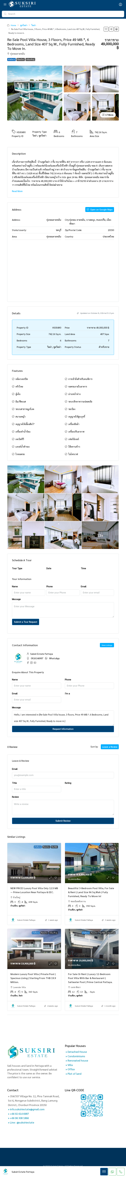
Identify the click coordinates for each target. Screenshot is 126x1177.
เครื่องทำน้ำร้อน (23, 431)
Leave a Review (109, 746)
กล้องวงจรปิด (22, 378)
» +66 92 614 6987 (18, 1113)
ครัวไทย (19, 386)
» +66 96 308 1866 (18, 1118)
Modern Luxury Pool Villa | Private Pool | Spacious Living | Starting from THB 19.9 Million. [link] (33, 978)
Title (14, 782)
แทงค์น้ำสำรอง (23, 446)
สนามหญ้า (21, 416)
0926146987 (37, 658)
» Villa (69, 1065)
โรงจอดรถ (20, 454)
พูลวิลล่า (23, 25)
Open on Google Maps (101, 209)
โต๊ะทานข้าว (74, 446)
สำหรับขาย (11, 59)
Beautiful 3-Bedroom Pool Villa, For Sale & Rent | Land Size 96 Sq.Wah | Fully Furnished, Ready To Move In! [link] (91, 892)
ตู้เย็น (18, 393)
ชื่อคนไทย (20, 59)
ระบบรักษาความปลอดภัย (80, 401)
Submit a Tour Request (25, 622)
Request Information (63, 729)
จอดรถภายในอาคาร (77, 386)
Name (15, 586)
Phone (49, 586)
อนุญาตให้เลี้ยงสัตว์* (25, 424)
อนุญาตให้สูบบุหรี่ (76, 416)
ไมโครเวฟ (73, 454)
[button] (106, 29)
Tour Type (17, 568)
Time (83, 568)
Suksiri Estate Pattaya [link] (26, 920)
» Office (70, 1069)
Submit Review (63, 820)
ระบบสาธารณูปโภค (25, 409)
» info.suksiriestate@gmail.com (26, 1109)
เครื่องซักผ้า (73, 424)
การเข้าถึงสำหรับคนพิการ (80, 378)
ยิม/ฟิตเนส (21, 401)
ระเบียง (71, 409)
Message (16, 599)
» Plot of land (73, 1073)
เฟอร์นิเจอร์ (73, 439)
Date (48, 568)
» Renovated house (77, 1060)
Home (13, 25)
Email (83, 586)
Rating (68, 782)
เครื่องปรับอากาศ (76, 431)
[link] (34, 863)
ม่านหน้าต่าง (74, 393)
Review (15, 796)
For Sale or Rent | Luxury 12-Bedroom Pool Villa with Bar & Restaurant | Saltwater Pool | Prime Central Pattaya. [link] (90, 978)
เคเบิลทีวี (20, 439)
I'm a (67, 693)
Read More (17, 191)
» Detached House (76, 1051)
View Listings (107, 645)
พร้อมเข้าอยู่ (30, 59)
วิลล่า (33, 25)
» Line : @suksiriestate (21, 1122)
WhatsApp (54, 658)
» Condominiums (75, 1056)
